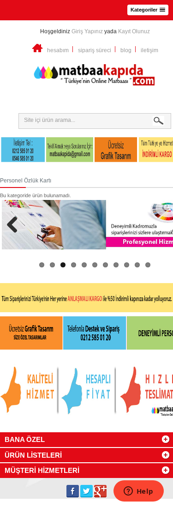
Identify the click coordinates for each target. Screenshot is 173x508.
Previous (15, 224)
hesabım (58, 50)
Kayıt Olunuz (134, 31)
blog (125, 50)
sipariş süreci (94, 50)
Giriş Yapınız (87, 31)
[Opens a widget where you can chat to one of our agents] (138, 491)
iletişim (149, 50)
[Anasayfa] (37, 50)
